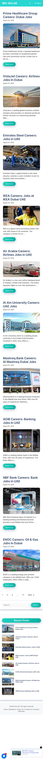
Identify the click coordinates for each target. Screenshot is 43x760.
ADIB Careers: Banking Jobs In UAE (19, 421)
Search (35, 605)
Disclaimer (12, 709)
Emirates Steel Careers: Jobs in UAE (20, 137)
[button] (30, 3)
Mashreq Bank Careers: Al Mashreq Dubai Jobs (19, 360)
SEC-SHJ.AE (9, 3)
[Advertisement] (21, 737)
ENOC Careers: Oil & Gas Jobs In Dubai (20, 541)
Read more (9, 64)
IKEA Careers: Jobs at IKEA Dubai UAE (18, 197)
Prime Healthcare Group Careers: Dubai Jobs (20, 15)
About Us (20, 709)
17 (23, 595)
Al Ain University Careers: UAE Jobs (28, 672)
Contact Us (28, 709)
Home (6, 709)
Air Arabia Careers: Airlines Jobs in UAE (17, 252)
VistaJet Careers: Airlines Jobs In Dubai (21, 78)
